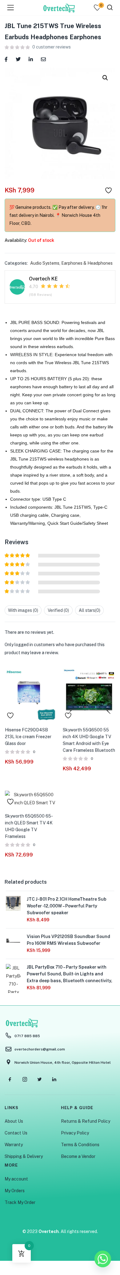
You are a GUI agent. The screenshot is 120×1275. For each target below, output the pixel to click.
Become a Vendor (78, 1156)
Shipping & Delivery (24, 1156)
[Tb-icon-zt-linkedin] (54, 1079)
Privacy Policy (75, 1132)
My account (16, 1178)
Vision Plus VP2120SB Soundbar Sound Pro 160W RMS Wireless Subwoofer (68, 940)
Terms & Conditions (80, 1144)
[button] (105, 77)
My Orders (15, 1190)
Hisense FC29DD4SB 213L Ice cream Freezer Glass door (28, 736)
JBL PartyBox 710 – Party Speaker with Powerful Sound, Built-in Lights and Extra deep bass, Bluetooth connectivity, (69, 974)
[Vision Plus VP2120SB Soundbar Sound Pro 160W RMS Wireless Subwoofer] (13, 940)
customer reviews (51, 46)
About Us (14, 1121)
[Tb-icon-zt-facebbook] (10, 1079)
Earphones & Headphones (87, 263)
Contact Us (16, 1132)
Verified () (58, 610)
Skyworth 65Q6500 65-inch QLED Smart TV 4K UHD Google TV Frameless (29, 826)
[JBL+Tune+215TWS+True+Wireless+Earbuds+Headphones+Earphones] (18, 59)
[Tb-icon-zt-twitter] (39, 1079)
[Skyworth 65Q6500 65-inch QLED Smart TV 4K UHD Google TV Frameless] (31, 798)
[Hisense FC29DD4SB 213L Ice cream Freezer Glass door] (31, 693)
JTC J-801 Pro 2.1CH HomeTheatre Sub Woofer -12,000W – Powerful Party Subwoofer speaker (66, 906)
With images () (23, 610)
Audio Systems (44, 263)
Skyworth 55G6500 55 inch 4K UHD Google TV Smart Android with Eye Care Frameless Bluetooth (89, 740)
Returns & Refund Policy (85, 1121)
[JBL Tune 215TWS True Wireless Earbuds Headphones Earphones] (6, 59)
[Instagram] (24, 1079)
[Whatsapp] (102, 1259)
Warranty (14, 1144)
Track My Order (20, 1202)
